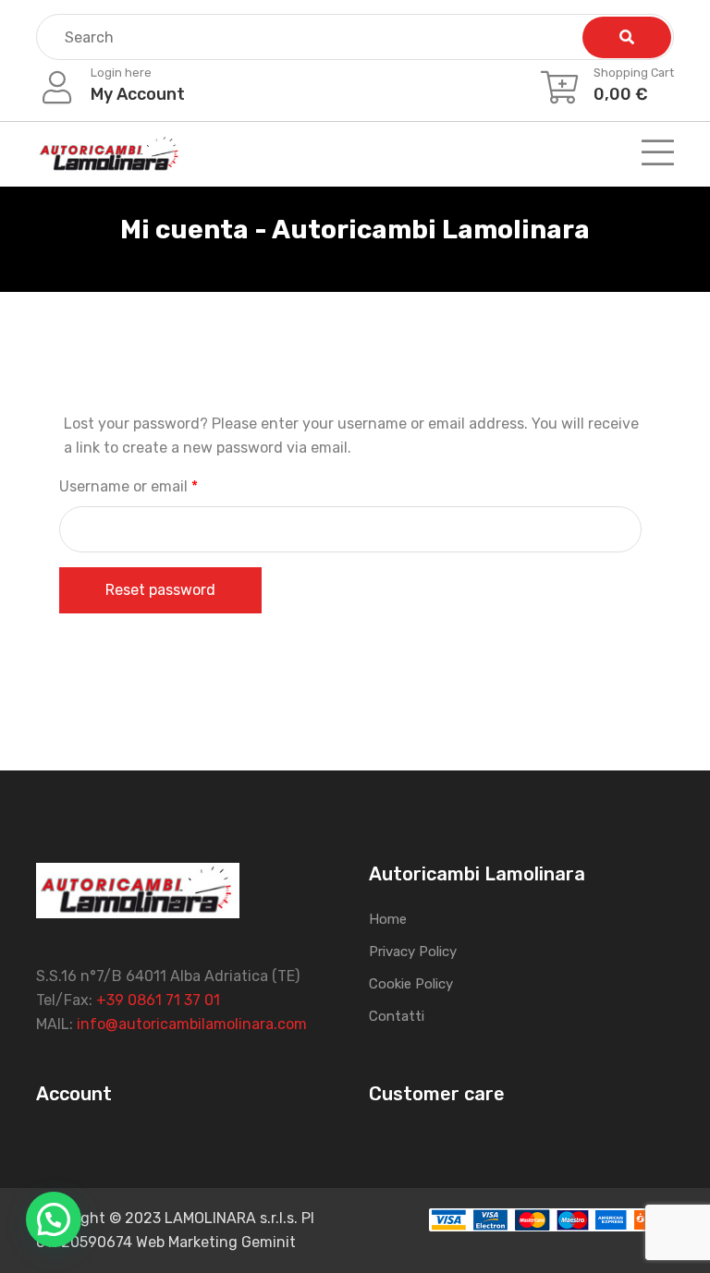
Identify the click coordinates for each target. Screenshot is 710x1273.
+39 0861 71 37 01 (158, 1000)
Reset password (160, 590)
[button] (53, 1219)
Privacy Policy (413, 951)
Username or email (159, 486)
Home (388, 919)
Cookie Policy (411, 984)
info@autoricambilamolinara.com (192, 1024)
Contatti (396, 1016)
